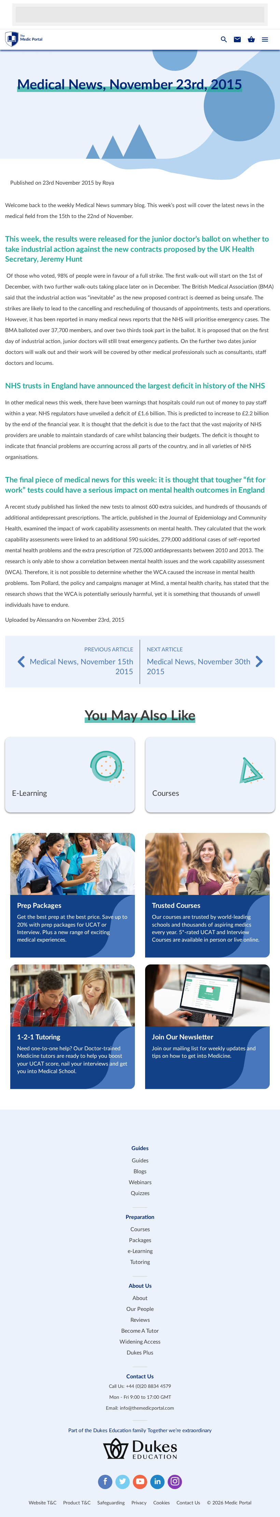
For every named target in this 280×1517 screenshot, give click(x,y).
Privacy (138, 1503)
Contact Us (188, 1503)
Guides (140, 1160)
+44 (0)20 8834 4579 (148, 1386)
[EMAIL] (237, 39)
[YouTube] (140, 1482)
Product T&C (76, 1503)
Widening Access (140, 1342)
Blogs (140, 1171)
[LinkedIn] (157, 1482)
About (140, 1298)
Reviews (140, 1320)
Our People (140, 1309)
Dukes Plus (140, 1353)
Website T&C (42, 1503)
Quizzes (140, 1193)
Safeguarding (111, 1503)
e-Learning (140, 1251)
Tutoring (140, 1262)
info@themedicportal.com (147, 1408)
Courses (140, 1229)
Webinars (140, 1182)
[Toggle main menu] (265, 39)
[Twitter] (122, 1482)
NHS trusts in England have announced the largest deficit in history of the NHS (135, 386)
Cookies (161, 1503)
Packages (140, 1240)
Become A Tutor (140, 1331)
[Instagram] (175, 1482)
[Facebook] (105, 1482)
